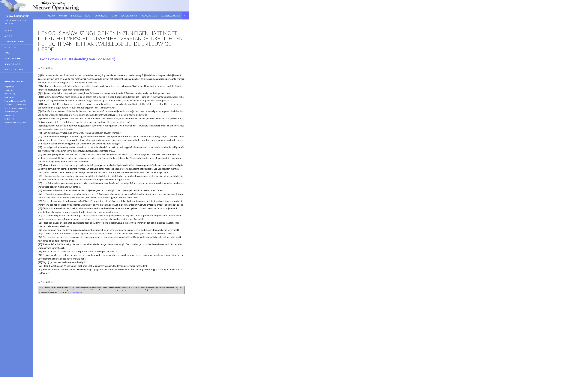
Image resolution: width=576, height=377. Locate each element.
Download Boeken (129, 16)
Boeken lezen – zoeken (81, 16)
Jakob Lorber (48, 59)
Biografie (8, 86)
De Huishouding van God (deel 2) (88, 59)
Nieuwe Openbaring (16, 16)
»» (52, 68)
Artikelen (63, 16)
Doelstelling (101, 16)
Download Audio (149, 16)
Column (7, 90)
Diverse (7, 97)
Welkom (51, 16)
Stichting (7, 119)
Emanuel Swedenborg (13, 101)
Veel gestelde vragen (170, 16)
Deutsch (7, 94)
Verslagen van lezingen (13, 122)
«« (39, 68)
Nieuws (7, 115)
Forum (114, 16)
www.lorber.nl (77, 292)
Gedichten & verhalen (13, 104)
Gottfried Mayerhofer (13, 108)
